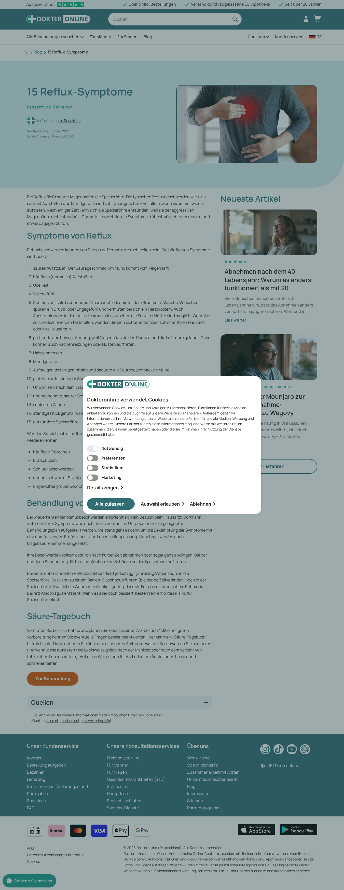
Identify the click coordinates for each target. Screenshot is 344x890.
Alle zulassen (110, 504)
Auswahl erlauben (160, 504)
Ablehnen (200, 504)
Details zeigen (103, 487)
